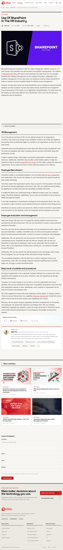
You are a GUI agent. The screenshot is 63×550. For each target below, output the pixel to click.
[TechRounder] (6, 3)
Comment (3, 439)
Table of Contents (10, 126)
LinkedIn (32, 346)
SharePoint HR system (28, 162)
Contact (51, 2)
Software (5, 14)
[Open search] (56, 2)
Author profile (15, 346)
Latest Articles (6, 528)
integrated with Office (10, 74)
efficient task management (50, 175)
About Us (4, 531)
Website (25, 346)
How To (48, 531)
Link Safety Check (32, 531)
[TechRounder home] (6, 509)
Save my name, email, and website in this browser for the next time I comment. (21, 473)
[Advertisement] (31, 109)
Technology (49, 528)
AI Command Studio (32, 537)
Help (45, 2)
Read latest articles (47, 493)
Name (3, 453)
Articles (20, 2)
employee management (40, 296)
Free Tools (39, 2)
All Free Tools (30, 528)
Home (14, 2)
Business (48, 540)
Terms (49, 547)
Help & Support (6, 537)
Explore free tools (47, 498)
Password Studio (31, 534)
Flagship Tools (29, 2)
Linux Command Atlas (33, 540)
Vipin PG (6, 25)
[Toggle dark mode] (60, 2)
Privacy (44, 547)
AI (46, 537)
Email (3, 460)
